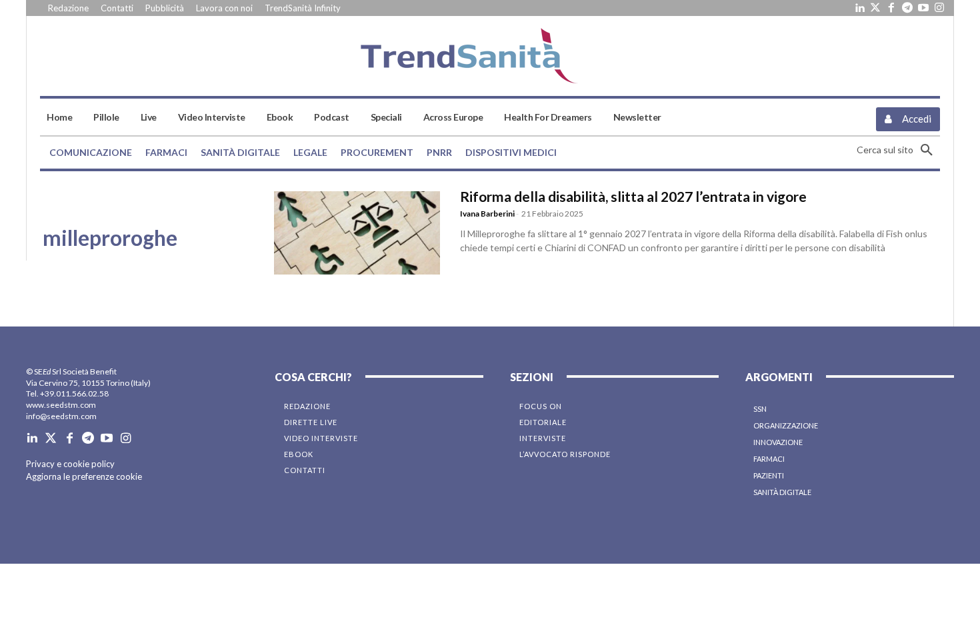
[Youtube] (923, 8)
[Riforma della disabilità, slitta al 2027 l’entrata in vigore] (357, 232)
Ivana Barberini (487, 214)
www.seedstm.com (61, 405)
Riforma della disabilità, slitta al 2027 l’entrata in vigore (633, 196)
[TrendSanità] (490, 56)
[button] (898, 150)
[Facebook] (891, 8)
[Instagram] (939, 8)
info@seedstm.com (61, 416)
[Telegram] (907, 8)
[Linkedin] (859, 8)
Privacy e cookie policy (70, 463)
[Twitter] (875, 8)
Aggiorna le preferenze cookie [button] (84, 476)
